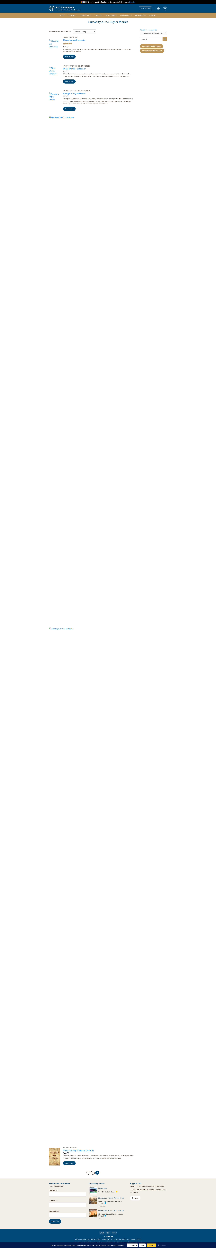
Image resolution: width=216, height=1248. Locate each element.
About (152, 15)
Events (98, 15)
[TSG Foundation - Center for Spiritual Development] (64, 8)
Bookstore (111, 15)
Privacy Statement (135, 1242)
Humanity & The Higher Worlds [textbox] (153, 33)
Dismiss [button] (132, 2)
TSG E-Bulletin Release (106, 1192)
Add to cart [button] (69, 57)
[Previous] (88, 1173)
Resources (140, 15)
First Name (53, 1190)
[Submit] (165, 39)
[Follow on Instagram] (107, 1237)
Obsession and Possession (74, 40)
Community (125, 15)
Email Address (54, 1211)
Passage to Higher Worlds (74, 93)
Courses (71, 15)
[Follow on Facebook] (104, 1237)
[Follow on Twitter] (109, 1237)
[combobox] (153, 33)
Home (62, 15)
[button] (145, 8)
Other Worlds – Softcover (74, 69)
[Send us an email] (112, 1237)
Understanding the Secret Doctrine (78, 1150)
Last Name (53, 1201)
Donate (135, 1198)
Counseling (85, 15)
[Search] (165, 8)
